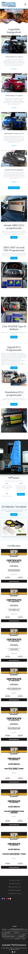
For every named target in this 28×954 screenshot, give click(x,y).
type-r (21, 938)
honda (7, 932)
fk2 (21, 931)
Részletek (14, 237)
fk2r (23, 931)
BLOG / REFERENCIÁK (14, 187)
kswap (26, 933)
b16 (9, 929)
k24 (18, 933)
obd (23, 934)
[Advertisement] (14, 911)
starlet (7, 938)
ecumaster (16, 931)
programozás (8, 936)
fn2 (2, 933)
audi (7, 929)
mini (15, 934)
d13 (5, 931)
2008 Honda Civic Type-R (14, 95)
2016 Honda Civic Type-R (14, 57)
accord (4, 929)
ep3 (20, 931)
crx (2, 931)
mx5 (17, 934)
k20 (15, 932)
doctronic (10, 931)
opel (26, 934)
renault (25, 936)
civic (22, 929)
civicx (25, 929)
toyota (9, 938)
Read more (13, 68)
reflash (21, 936)
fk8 (25, 931)
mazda (10, 934)
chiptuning (15, 929)
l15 (8, 935)
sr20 (5, 938)
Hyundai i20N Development (14, 170)
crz (3, 931)
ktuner (4, 934)
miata (13, 934)
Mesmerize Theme (15, 949)
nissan (20, 934)
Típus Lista (20, 494)
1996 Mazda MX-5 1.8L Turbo (14, 893)
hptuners (12, 932)
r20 (17, 936)
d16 (7, 931)
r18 (15, 936)
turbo (17, 938)
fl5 (27, 931)
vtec (23, 938)
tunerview (13, 938)
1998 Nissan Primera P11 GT (14, 133)
